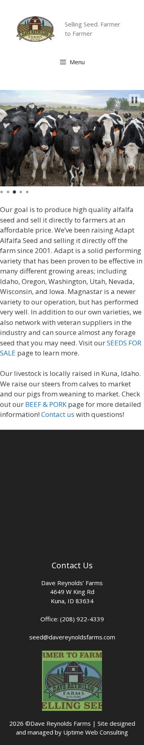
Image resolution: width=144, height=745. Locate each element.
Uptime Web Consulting (95, 732)
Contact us (57, 414)
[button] (134, 100)
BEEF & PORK (45, 404)
